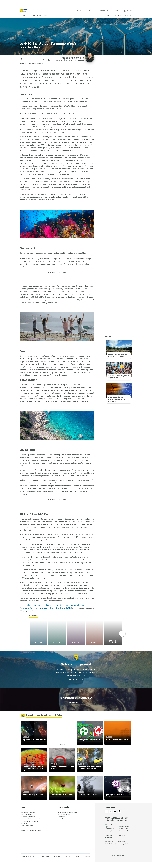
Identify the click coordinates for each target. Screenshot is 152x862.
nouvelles (26, 16)
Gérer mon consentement (29, 821)
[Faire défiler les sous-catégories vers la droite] (122, 634)
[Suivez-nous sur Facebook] (106, 811)
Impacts (39, 16)
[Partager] (21, 59)
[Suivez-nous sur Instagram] (110, 811)
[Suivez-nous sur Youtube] (115, 811)
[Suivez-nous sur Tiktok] (119, 811)
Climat (33, 16)
